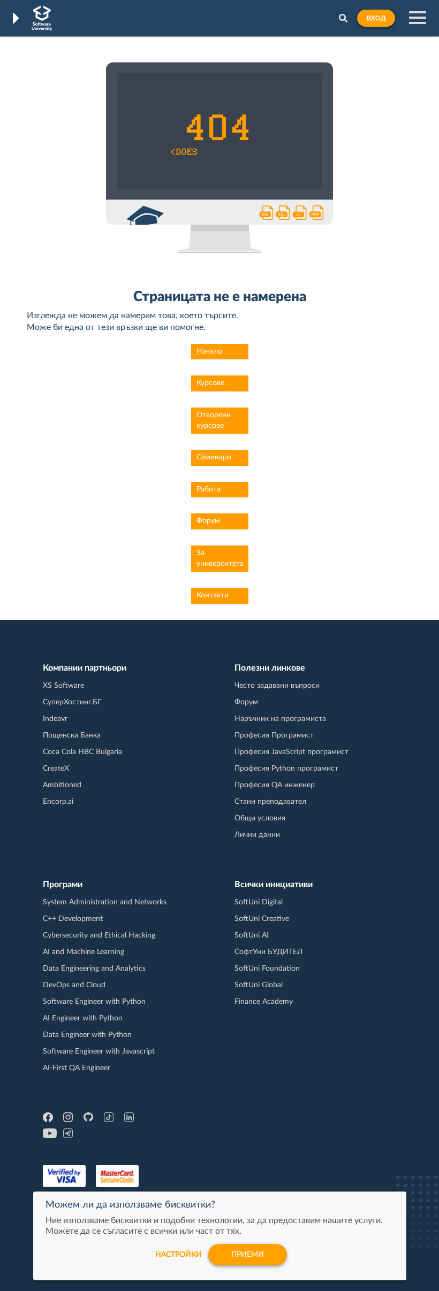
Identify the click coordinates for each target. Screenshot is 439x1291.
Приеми (247, 1254)
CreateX (56, 768)
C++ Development (73, 919)
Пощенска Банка (72, 735)
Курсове (210, 383)
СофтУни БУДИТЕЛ (268, 952)
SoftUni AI (251, 935)
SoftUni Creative (261, 919)
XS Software (63, 685)
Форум (208, 521)
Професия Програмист (274, 735)
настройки (178, 1254)
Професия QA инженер (274, 785)
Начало (209, 351)
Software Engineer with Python (94, 1001)
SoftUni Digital (258, 902)
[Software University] (42, 18)
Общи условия (259, 818)
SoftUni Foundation (267, 968)
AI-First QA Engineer (76, 1068)
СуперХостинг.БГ (72, 702)
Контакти (212, 595)
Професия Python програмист (286, 768)
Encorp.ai (58, 801)
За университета (220, 558)
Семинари (213, 457)
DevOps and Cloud (74, 985)
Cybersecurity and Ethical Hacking (99, 935)
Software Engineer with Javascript (99, 1051)
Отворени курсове (213, 420)
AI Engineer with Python (83, 1018)
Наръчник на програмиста (280, 719)
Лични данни (257, 835)
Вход (376, 18)
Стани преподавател (270, 801)
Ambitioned (62, 785)
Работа (208, 489)
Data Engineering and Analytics (94, 968)
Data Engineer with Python (87, 1035)
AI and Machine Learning (83, 952)
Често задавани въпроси (277, 685)
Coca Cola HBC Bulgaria (82, 752)
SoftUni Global (258, 985)
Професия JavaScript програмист (291, 752)
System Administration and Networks (104, 902)
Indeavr (55, 719)
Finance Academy (263, 1001)
